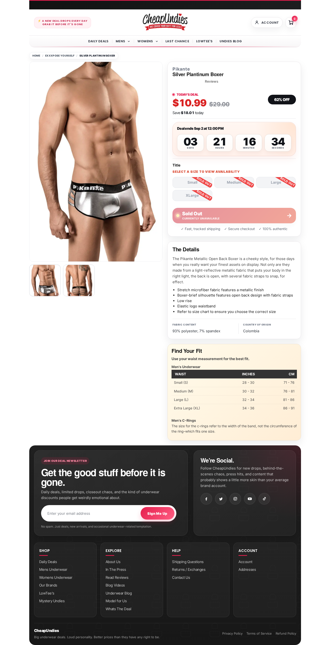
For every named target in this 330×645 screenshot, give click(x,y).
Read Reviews (117, 577)
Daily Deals (98, 41)
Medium (234, 182)
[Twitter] (221, 499)
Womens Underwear (55, 577)
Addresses (247, 569)
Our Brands (48, 585)
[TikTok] (264, 499)
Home (36, 55)
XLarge (192, 195)
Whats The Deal (118, 609)
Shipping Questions (188, 561)
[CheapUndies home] (165, 21)
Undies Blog (231, 41)
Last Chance (177, 41)
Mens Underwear (53, 569)
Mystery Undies (52, 601)
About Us (113, 561)
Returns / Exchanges (188, 569)
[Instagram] (235, 499)
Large (276, 182)
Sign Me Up (157, 513)
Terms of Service (259, 633)
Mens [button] (120, 41)
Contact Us (181, 577)
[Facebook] (206, 499)
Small (192, 182)
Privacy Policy (232, 633)
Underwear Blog (119, 593)
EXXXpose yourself (59, 55)
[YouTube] (250, 499)
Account (245, 561)
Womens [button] (145, 41)
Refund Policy (286, 633)
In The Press (116, 569)
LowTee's (204, 41)
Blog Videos (115, 585)
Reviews (211, 81)
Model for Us (116, 601)
